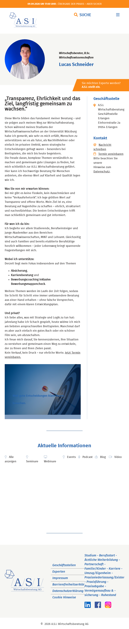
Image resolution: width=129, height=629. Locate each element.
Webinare (50, 461)
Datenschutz (101, 171)
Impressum (60, 578)
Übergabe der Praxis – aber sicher (80, 4)
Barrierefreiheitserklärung (71, 584)
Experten (58, 571)
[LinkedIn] (87, 607)
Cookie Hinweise (64, 597)
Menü (118, 15)
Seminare (32, 461)
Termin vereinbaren (110, 154)
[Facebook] (98, 607)
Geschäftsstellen (64, 565)
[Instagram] (108, 607)
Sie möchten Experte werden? (101, 85)
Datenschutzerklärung (68, 591)
